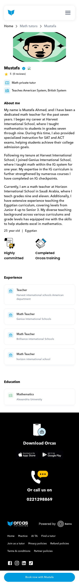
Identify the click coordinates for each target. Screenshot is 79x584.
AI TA (34, 536)
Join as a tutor (16, 543)
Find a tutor (48, 536)
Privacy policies (37, 543)
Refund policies (59, 543)
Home (8, 26)
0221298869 (39, 499)
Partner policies (43, 551)
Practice (23, 536)
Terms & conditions (18, 551)
